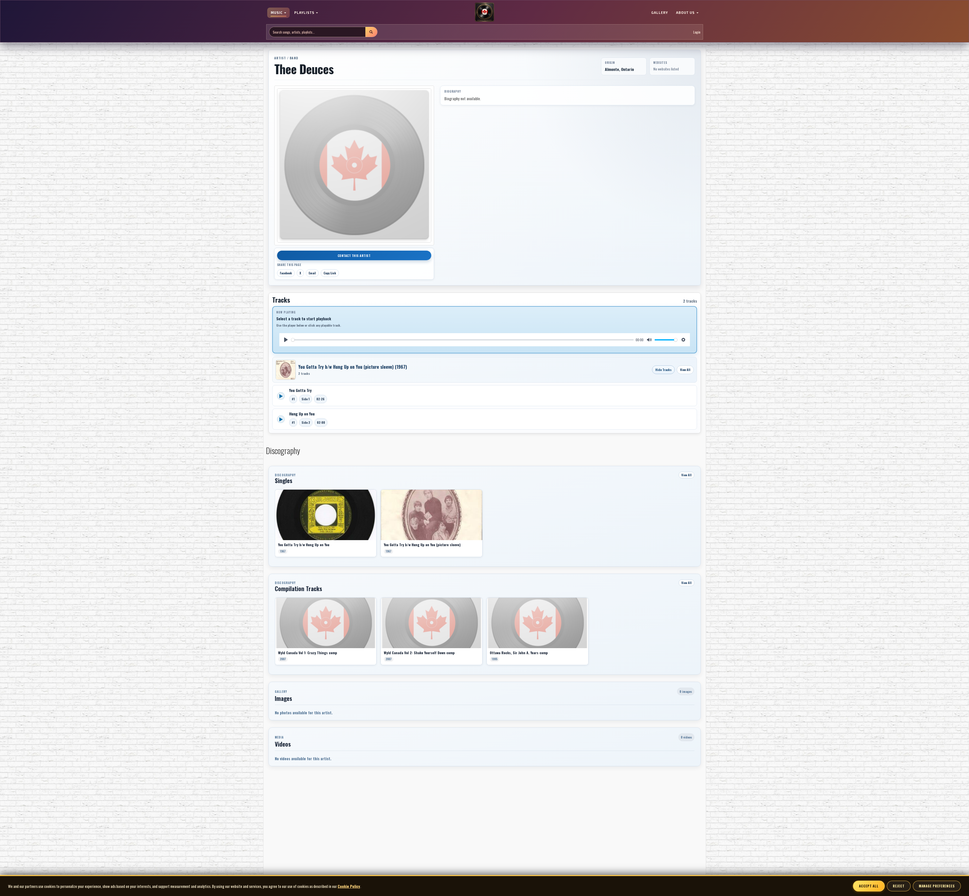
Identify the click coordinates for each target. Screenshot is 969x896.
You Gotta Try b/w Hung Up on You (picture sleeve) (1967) (352, 366)
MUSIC (277, 13)
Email (312, 273)
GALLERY (659, 13)
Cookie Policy (349, 886)
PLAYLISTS (304, 13)
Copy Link (330, 273)
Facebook (286, 273)
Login (696, 32)
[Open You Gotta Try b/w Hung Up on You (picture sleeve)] (286, 370)
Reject (898, 885)
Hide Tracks (663, 369)
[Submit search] (371, 32)
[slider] (462, 339)
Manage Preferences (937, 885)
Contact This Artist (354, 255)
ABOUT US (686, 13)
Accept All (869, 885)
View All (685, 369)
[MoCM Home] (484, 12)
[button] (275, 525)
